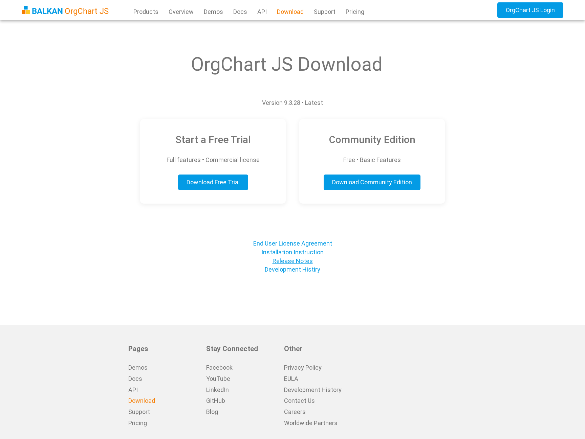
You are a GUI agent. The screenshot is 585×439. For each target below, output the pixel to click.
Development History (313, 389)
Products (145, 11)
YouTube (218, 378)
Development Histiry (292, 269)
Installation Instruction (292, 252)
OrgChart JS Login (530, 10)
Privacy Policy (303, 367)
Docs (240, 11)
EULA (291, 378)
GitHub (215, 400)
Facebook (219, 367)
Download (290, 11)
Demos (213, 11)
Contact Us (299, 400)
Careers (295, 411)
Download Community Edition (372, 182)
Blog (212, 411)
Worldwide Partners (311, 422)
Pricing (355, 11)
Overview (181, 11)
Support (324, 11)
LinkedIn (217, 389)
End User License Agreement (292, 243)
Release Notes (293, 260)
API (262, 11)
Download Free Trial (213, 182)
